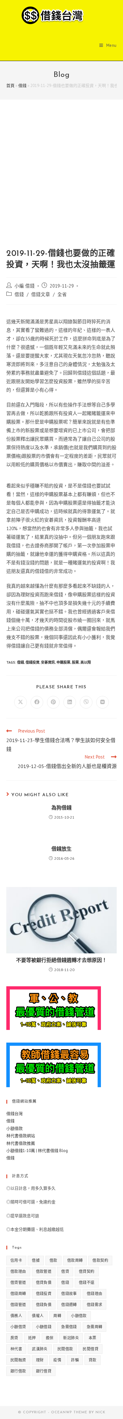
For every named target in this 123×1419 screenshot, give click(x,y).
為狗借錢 (61, 808)
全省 (62, 294)
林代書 (16, 1349)
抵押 (32, 1337)
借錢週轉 (69, 1304)
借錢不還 (87, 1282)
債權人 (38, 1315)
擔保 (50, 1337)
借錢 (22, 85)
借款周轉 (75, 1260)
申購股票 (63, 662)
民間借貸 (90, 1349)
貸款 (93, 1360)
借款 (53, 1260)
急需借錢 (69, 1326)
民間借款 (65, 1349)
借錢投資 (32, 662)
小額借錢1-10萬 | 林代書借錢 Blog (37, 1150)
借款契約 (100, 1260)
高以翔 (85, 662)
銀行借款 (18, 1371)
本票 (93, 1337)
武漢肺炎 (40, 1349)
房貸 (14, 1337)
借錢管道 (18, 1304)
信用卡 (16, 1260)
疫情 (57, 1360)
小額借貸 (18, 1326)
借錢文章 (40, 294)
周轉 (57, 1315)
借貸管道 (18, 1282)
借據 (36, 1260)
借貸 (65, 1271)
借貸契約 (87, 1271)
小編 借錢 (25, 286)
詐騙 (75, 1360)
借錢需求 (94, 1304)
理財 (40, 1360)
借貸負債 (44, 1282)
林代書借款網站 (20, 1135)
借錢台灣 (14, 1113)
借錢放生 (61, 849)
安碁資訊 (48, 662)
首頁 (10, 85)
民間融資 (18, 1360)
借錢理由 (94, 1293)
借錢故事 (69, 1293)
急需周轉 (94, 1326)
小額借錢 (44, 1326)
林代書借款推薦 (20, 1143)
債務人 (16, 1315)
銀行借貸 (44, 1371)
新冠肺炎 (71, 1337)
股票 (75, 662)
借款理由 (18, 1271)
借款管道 (44, 1271)
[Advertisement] (61, 180)
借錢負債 (44, 1304)
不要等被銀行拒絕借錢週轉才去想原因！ (61, 960)
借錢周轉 (18, 1293)
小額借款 (14, 1128)
